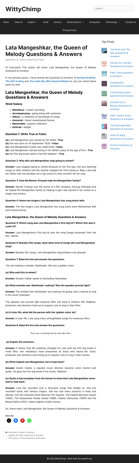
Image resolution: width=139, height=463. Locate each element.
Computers (94, 22)
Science (57, 22)
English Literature (26, 432)
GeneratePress (85, 458)
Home (6, 22)
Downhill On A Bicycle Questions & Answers (121, 106)
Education (13, 432)
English (31, 22)
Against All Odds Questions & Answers (26, 435)
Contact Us (130, 22)
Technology (111, 22)
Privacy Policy (69, 30)
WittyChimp (23, 9)
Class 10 (18, 22)
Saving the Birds (86, 77)
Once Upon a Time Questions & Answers (26, 438)
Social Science (74, 22)
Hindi (45, 22)
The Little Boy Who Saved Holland (48, 81)
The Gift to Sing (14, 81)
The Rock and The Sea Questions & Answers (120, 53)
